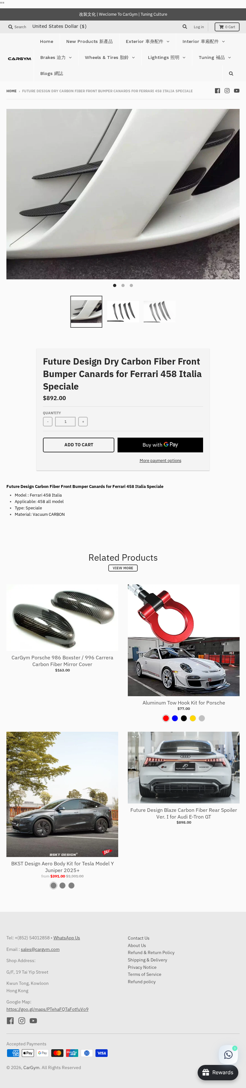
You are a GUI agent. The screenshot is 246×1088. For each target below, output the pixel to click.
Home (11, 91)
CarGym (31, 1067)
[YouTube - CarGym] (237, 91)
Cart (230, 26)
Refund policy (142, 982)
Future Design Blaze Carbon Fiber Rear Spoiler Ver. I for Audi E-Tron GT (183, 813)
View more (123, 568)
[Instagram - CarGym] (227, 91)
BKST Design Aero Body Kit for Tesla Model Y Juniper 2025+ (62, 866)
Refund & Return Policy (151, 952)
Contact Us (139, 938)
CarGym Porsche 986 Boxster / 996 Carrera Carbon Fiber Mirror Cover (62, 660)
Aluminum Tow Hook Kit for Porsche (184, 702)
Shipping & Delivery (147, 960)
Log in (199, 26)
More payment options (160, 460)
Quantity (52, 413)
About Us (137, 945)
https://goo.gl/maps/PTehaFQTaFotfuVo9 (47, 1009)
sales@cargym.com (40, 949)
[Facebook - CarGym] (217, 91)
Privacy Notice (142, 967)
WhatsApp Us (66, 938)
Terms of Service (144, 974)
